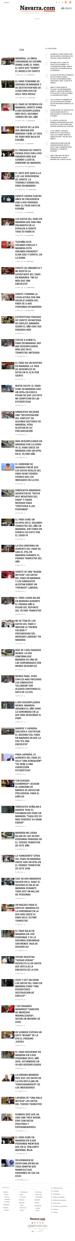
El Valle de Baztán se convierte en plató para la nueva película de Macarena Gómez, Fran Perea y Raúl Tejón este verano (62, 79)
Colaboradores (24, 1192)
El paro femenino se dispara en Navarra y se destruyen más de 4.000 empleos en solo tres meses (28, 87)
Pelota (21, 1210)
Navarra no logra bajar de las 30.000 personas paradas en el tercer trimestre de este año (28, 839)
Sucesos (6, 1197)
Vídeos (37, 1210)
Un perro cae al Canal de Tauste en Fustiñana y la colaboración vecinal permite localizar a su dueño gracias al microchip (61, 66)
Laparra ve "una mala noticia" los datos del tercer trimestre (28, 1101)
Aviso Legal (56, 1203)
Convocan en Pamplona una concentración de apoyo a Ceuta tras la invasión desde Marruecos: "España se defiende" (61, 147)
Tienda (55, 1212)
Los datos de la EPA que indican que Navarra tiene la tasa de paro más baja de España (28, 133)
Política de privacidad (59, 1200)
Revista (37, 1203)
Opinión (5, 1208)
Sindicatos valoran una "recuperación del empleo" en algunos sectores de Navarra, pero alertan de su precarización (28, 421)
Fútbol (21, 1205)
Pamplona (6, 1205)
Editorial (6, 1210)
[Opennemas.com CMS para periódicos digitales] (37, 1228)
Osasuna (21, 1200)
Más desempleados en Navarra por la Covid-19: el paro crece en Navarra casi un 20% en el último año (28, 447)
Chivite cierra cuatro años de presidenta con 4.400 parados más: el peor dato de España (28, 202)
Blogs (21, 1194)
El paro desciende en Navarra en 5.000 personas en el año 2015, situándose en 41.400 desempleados (28, 1058)
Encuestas (23, 1197)
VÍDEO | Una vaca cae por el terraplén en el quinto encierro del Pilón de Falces (60, 157)
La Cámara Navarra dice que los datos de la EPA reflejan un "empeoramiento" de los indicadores (28, 1081)
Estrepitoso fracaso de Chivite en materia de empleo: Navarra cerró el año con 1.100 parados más (28, 323)
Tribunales (7, 1199)
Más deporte (39, 1197)
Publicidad (56, 1194)
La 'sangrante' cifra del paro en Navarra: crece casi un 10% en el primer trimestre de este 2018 (28, 862)
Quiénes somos (57, 1188)
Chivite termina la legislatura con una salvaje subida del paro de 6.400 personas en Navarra (28, 300)
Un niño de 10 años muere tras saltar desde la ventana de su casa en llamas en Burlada (61, 56)
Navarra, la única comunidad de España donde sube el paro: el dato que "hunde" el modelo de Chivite (28, 65)
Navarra (5, 1192)
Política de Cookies (59, 1197)
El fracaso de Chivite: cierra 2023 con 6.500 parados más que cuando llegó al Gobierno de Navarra (28, 156)
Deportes (21, 1203)
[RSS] (42, 1223)
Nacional (37, 1200)
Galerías (38, 1208)
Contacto (56, 1191)
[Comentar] (25, 333)
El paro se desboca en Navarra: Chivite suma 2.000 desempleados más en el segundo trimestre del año (28, 110)
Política (6, 1194)
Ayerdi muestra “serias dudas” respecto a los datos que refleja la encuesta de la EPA (28, 963)
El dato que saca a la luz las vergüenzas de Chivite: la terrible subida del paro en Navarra (28, 179)
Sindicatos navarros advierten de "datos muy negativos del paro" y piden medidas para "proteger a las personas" (28, 500)
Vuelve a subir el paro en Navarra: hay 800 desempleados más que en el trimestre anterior (28, 346)
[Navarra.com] (37, 8)
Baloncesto (23, 1207)
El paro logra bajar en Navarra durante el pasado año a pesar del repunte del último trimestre (28, 604)
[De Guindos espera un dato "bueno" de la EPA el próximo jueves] (7, 1035)
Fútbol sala (39, 1194)
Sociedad (6, 1202)
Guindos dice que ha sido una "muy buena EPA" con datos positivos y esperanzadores (27, 1121)
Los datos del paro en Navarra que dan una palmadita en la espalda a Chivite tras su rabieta (28, 225)
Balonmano (39, 1192)
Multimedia (38, 1206)
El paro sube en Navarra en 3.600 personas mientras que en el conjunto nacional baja (27, 1144)
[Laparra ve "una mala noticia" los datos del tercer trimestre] (7, 1100)
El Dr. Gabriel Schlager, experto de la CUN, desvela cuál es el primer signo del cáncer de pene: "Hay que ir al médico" (61, 134)
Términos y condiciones (60, 1206)
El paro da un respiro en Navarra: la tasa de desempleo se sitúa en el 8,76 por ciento (28, 369)
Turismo (55, 1209)
